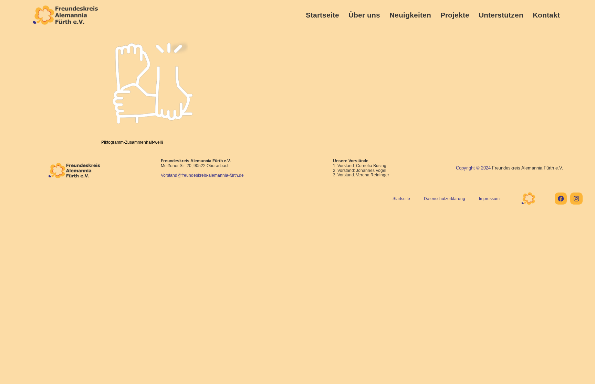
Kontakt (546, 15)
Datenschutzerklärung (444, 198)
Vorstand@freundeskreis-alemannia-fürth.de (202, 175)
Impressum (489, 198)
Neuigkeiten (410, 15)
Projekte (454, 15)
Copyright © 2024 (473, 168)
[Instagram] (576, 199)
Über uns (364, 15)
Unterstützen (501, 15)
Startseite (322, 15)
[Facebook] (561, 199)
